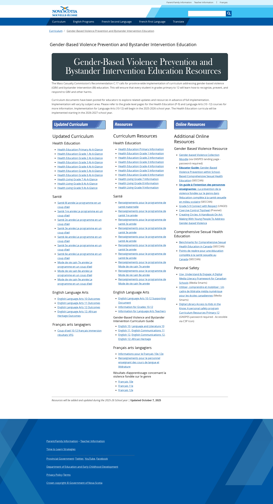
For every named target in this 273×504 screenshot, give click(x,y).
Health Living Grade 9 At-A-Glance (77, 188)
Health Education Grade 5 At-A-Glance (80, 171)
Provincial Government (60, 458)
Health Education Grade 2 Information (141, 157)
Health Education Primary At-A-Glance (80, 149)
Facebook (102, 458)
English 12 (124, 334)
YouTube (90, 458)
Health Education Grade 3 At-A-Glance (80, 162)
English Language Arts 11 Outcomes (79, 303)
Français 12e (125, 390)
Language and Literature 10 (148, 326)
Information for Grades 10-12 (135, 307)
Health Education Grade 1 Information (141, 153)
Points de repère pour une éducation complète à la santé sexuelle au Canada (201, 255)
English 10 (124, 326)
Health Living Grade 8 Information (138, 183)
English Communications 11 (148, 330)
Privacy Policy (54, 475)
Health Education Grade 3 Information (141, 162)
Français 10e (125, 381)
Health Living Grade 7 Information (138, 179)
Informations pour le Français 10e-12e (141, 354)
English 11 (124, 330)
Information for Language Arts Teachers (142, 311)
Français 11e (125, 386)
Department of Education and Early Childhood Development (82, 466)
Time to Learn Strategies (61, 449)
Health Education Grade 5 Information (141, 170)
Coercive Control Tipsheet (194, 210)
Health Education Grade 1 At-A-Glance (80, 154)
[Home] (64, 11)
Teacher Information (203, 2)
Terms (67, 475)
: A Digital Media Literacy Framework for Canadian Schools (202, 279)
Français (224, 2)
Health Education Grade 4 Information (141, 166)
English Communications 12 (148, 334)
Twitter (79, 458)
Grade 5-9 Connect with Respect (198, 206)
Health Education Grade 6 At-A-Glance (80, 175)
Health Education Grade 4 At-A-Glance (80, 166)
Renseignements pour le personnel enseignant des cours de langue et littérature (139, 362)
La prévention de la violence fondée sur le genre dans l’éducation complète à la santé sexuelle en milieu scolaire (202, 193)
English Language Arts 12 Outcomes (79, 307)
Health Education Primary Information (141, 149)
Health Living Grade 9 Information (138, 187)
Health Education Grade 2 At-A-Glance (80, 158)
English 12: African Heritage (134, 339)
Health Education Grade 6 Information (141, 175)
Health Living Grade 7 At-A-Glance (77, 179)
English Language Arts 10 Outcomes (79, 298)
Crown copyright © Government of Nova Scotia (74, 483)
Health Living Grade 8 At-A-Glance (77, 183)
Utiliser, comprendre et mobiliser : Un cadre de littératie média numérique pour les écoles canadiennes (201, 291)
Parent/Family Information (179, 2)
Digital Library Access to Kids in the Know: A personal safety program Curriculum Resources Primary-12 (200, 308)
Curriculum (56, 31)
